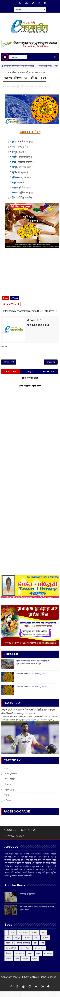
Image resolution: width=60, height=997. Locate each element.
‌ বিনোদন (34, 932)
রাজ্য (6, 795)
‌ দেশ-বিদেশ (22, 932)
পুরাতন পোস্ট (50, 362)
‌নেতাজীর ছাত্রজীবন (27, 893)
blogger (11, 371)
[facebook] (14, 3)
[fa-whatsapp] (20, 3)
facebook (48, 371)
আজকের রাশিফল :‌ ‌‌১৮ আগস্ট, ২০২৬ (31, 673)
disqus (29, 371)
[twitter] (32, 3)
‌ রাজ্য (43, 932)
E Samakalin (29, 977)
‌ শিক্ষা (8, 937)
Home (6, 72)
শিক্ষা (17, 958)
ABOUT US (10, 830)
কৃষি (35, 943)
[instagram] (39, 3)
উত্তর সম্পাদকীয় (23, 943)
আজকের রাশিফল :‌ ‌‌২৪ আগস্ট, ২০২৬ (44, 65)
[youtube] (26, 3)
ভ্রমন (30, 953)
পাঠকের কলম (39, 948)
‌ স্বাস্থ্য (17, 937)
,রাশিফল (47, 86)
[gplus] (42, 986)
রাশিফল (14, 72)
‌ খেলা (12, 932)
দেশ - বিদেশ (9, 778)
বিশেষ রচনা (9, 789)
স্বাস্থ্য (34, 958)
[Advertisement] (30, 473)
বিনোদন (7, 784)
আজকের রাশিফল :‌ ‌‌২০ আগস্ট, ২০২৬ (31, 686)
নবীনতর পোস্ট (9, 362)
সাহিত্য (25, 958)
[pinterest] (45, 3)
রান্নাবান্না (48, 953)
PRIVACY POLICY (14, 835)
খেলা (6, 768)
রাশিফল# (14, 298)
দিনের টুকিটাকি (10, 773)
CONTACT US (28, 830)
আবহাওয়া (9, 943)
